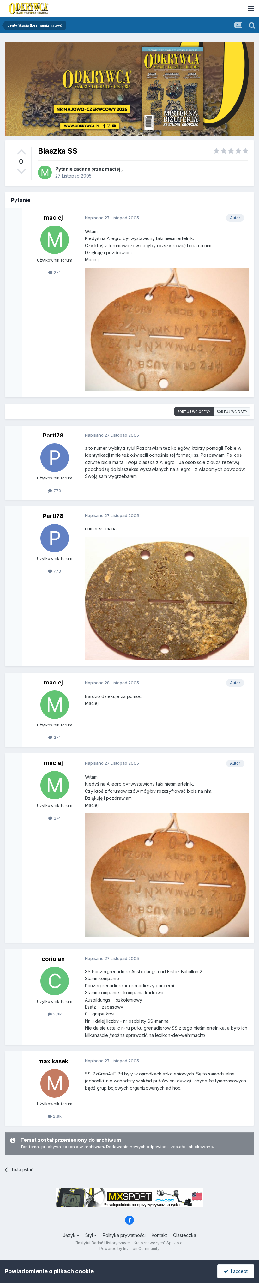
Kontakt (159, 1235)
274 (56, 272)
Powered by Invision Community (129, 1248)
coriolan (53, 958)
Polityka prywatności (124, 1235)
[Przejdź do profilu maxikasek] (54, 1083)
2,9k (57, 1116)
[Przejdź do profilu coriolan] (54, 981)
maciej (112, 169)
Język (70, 1235)
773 (56, 490)
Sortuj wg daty (232, 411)
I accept (238, 1271)
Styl (89, 1235)
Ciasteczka (184, 1235)
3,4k (57, 1013)
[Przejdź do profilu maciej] (45, 172)
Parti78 (53, 435)
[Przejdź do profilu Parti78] (54, 457)
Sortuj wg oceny (194, 411)
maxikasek (53, 1061)
